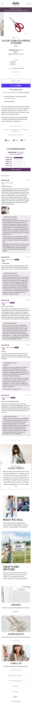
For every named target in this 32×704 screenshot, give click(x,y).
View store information (9, 101)
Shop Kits (16, 640)
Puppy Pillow (7, 482)
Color (16, 59)
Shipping (10, 54)
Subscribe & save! (15, 675)
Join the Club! (16, 670)
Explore (15, 691)
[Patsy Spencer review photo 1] (5, 210)
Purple (19, 63)
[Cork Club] (16, 653)
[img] (5, 180)
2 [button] (15, 440)
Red (12, 63)
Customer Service (16, 680)
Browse (16, 611)
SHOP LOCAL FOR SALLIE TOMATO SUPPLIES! (16, 130)
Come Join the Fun (16, 134)
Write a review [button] (16, 169)
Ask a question (16, 126)
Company (15, 686)
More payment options (16, 89)
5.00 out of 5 (20, 152)
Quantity (16, 72)
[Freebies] (16, 594)
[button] (13, 50)
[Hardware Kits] (16, 624)
